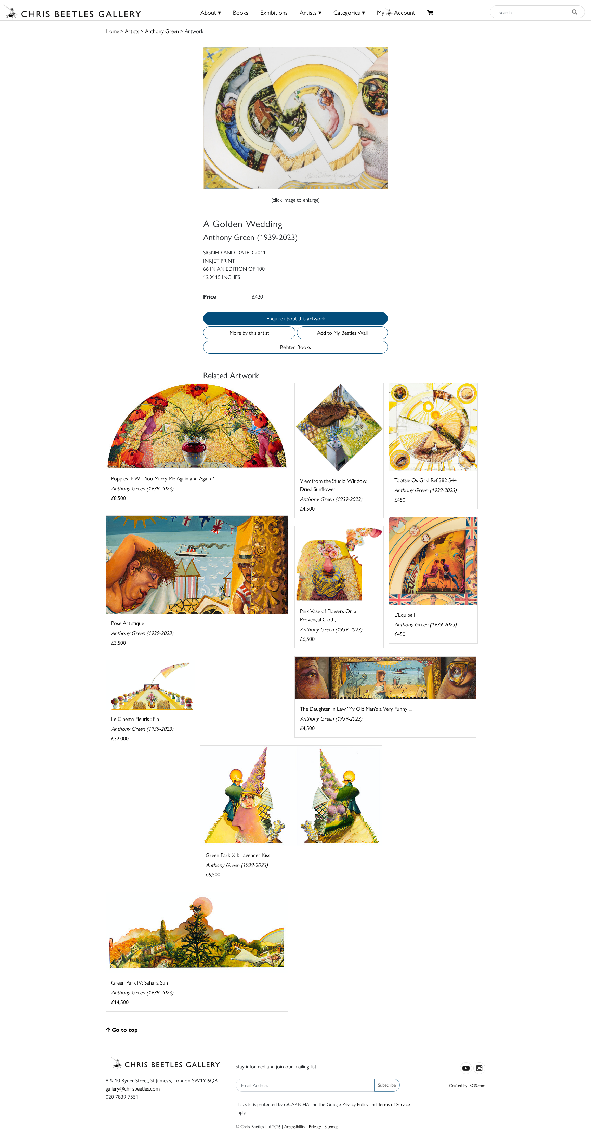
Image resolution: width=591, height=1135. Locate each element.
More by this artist (249, 332)
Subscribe (387, 1084)
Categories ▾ (349, 12)
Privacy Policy (355, 1103)
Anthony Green (162, 31)
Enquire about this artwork (295, 318)
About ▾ (210, 12)
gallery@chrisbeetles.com (133, 1088)
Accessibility (294, 1126)
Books (240, 12)
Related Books (295, 347)
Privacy (315, 1126)
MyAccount (396, 12)
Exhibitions (274, 12)
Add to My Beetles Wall (342, 332)
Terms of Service (394, 1103)
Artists (132, 31)
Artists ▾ (310, 12)
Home (112, 31)
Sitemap (332, 1126)
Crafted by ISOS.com (467, 1085)
